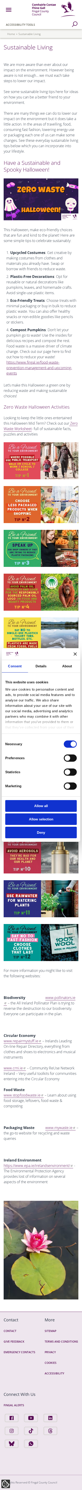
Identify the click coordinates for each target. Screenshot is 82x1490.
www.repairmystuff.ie (21, 1040)
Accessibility (54, 1373)
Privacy (50, 1352)
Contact (10, 1331)
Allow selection (41, 819)
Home (11, 34)
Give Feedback (14, 1341)
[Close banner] (75, 654)
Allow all (41, 806)
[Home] (53, 17)
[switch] (70, 758)
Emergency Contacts (19, 1352)
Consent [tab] (15, 666)
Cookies (50, 1363)
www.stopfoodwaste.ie (22, 1095)
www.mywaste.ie (58, 1127)
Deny (41, 832)
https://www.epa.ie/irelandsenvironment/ (37, 1165)
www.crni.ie (13, 1068)
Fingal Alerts (14, 1405)
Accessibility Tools (20, 25)
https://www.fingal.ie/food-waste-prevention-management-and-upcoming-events (39, 368)
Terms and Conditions (61, 1341)
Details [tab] (41, 666)
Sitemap (50, 1331)
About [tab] (67, 666)
